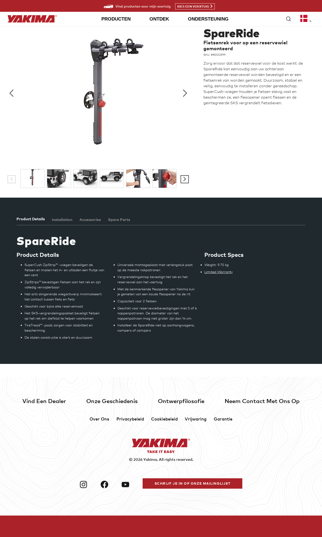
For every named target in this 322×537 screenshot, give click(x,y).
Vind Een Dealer (44, 400)
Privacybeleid (130, 418)
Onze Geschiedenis (112, 400)
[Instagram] (88, 484)
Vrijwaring (195, 418)
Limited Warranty (218, 272)
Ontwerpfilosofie (181, 400)
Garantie (223, 418)
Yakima (150, 459)
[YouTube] (130, 484)
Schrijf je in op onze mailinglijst (193, 483)
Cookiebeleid (164, 418)
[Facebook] (109, 484)
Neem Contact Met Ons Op (262, 400)
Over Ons (99, 418)
